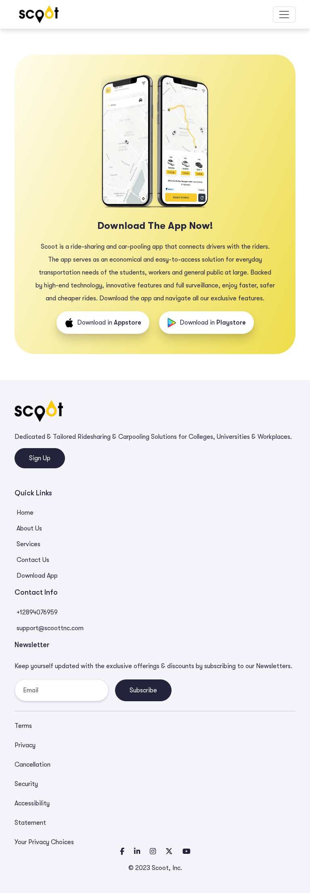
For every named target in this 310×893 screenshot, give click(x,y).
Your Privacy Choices (44, 842)
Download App (37, 575)
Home (25, 512)
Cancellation (32, 764)
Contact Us (33, 560)
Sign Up (39, 458)
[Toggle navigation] (284, 14)
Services (28, 544)
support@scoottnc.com (50, 628)
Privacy (25, 745)
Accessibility (32, 803)
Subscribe (143, 690)
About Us (29, 528)
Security (26, 784)
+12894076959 (37, 612)
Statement (30, 822)
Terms (23, 725)
